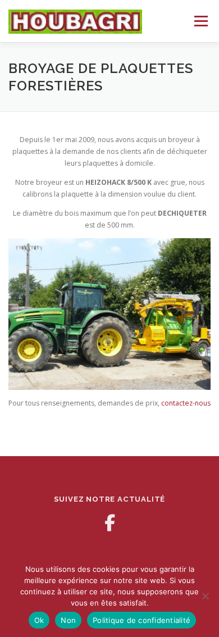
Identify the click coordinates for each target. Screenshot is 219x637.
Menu (200, 21)
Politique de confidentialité (141, 620)
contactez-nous (186, 403)
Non (68, 620)
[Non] (205, 596)
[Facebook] (109, 523)
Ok (39, 620)
